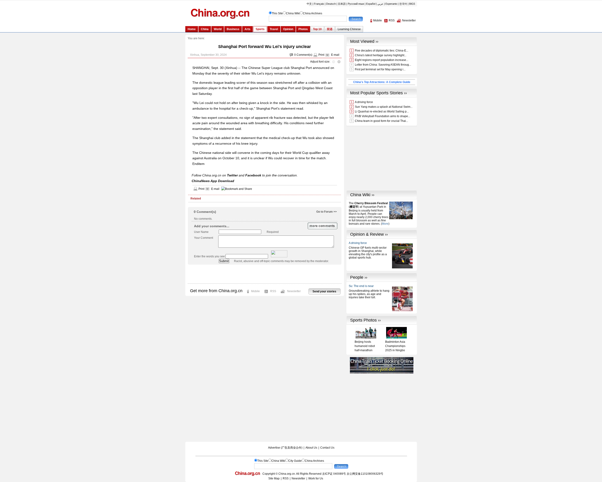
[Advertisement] (265, 274)
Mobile (255, 291)
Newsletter (294, 291)
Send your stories (324, 291)
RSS (273, 291)
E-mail (335, 54)
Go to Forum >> (326, 211)
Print (321, 54)
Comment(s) (304, 54)
